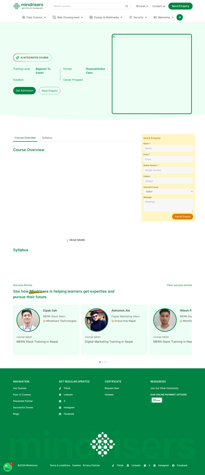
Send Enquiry (180, 6)
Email (145, 154)
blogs (16, 413)
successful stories (23, 407)
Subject (146, 176)
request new (112, 388)
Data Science (34, 17)
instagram (69, 407)
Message (147, 197)
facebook (69, 413)
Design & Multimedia (106, 17)
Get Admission (24, 90)
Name (146, 143)
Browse (140, 6)
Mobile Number (150, 165)
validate (109, 394)
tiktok (67, 388)
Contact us (158, 6)
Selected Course (150, 187)
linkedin (68, 394)
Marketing (164, 17)
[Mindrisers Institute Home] (29, 6)
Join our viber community (164, 388)
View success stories (179, 285)
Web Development (68, 17)
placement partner (23, 401)
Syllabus (47, 137)
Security (138, 17)
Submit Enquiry (183, 216)
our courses (19, 388)
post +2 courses (22, 394)
